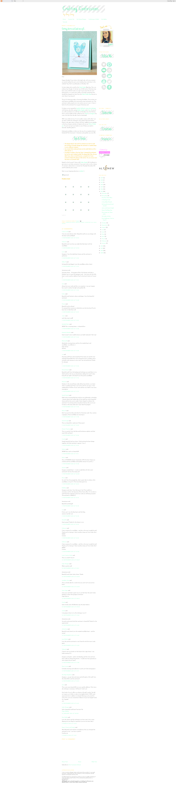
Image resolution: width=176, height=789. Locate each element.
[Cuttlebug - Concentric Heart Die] (73, 210)
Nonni (63, 477)
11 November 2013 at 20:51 (70, 484)
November (105, 195)
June (103, 232)
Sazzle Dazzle (65, 395)
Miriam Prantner (66, 429)
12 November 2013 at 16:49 (70, 635)
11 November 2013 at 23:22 (70, 551)
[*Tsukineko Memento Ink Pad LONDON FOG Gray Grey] (81, 195)
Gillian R (64, 261)
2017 (102, 182)
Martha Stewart (80, 222)
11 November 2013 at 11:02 (70, 258)
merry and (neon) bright (108, 208)
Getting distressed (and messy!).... (73, 29)
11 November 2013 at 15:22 (70, 366)
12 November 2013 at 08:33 (71, 598)
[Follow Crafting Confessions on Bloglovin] (103, 66)
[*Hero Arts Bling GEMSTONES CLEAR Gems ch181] (66, 210)
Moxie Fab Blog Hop (107, 210)
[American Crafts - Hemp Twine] (81, 202)
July (103, 229)
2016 (102, 184)
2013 (102, 191)
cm (62, 354)
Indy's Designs (65, 563)
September (105, 225)
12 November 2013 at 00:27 (71, 560)
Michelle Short (65, 324)
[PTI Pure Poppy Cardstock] (73, 202)
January (104, 243)
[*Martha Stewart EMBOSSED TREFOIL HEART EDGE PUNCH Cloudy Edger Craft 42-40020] (89, 210)
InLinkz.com (64, 215)
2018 (102, 180)
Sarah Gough (65, 420)
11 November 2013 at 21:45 (70, 506)
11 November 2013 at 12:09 (70, 300)
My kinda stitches (106, 216)
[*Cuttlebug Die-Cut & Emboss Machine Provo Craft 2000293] (81, 210)
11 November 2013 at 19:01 (70, 445)
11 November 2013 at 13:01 (70, 320)
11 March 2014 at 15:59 (69, 735)
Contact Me (71, 19)
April (103, 236)
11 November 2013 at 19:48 (70, 463)
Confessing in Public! (94, 19)
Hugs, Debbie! (65, 711)
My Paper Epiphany (67, 674)
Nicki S (63, 457)
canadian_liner (65, 580)
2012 (102, 246)
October (104, 222)
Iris (62, 509)
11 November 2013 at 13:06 (70, 328)
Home (64, 19)
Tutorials (65, 22)
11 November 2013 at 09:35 (70, 248)
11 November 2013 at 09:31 (70, 238)
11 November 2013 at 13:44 (70, 337)
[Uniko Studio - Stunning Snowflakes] (66, 187)
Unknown (64, 241)
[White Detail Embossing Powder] (73, 195)
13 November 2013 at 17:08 (70, 662)
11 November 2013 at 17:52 (70, 406)
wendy (63, 610)
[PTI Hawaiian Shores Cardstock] (66, 202)
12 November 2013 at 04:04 (71, 576)
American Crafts (70, 222)
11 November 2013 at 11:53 (70, 280)
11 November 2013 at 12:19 (70, 312)
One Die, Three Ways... (107, 197)
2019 (102, 177)
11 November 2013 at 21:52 (70, 516)
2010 (102, 250)
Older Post (94, 761)
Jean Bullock (65, 639)
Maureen (64, 381)
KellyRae (64, 487)
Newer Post (65, 761)
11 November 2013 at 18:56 (70, 435)
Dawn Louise (65, 666)
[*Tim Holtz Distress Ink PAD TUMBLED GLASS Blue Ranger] (89, 187)
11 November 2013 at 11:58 (70, 290)
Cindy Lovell (65, 231)
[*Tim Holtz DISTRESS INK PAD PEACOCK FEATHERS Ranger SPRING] (66, 195)
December (104, 193)
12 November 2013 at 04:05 (71, 586)
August (104, 227)
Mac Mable (65, 717)
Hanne (63, 304)
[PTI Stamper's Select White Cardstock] (89, 195)
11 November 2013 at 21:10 (70, 497)
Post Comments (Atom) (75, 764)
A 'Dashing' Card (106, 199)
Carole (63, 439)
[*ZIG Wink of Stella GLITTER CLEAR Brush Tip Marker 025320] (89, 202)
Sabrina (64, 449)
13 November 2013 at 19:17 (70, 671)
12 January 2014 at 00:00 (70, 713)
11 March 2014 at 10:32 (69, 723)
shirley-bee (64, 629)
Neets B (64, 410)
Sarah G (64, 467)
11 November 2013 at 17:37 (70, 391)
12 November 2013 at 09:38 (71, 606)
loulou (63, 294)
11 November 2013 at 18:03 (70, 425)
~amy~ (63, 315)
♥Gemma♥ (64, 340)
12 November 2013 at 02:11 (70, 568)
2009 (102, 252)
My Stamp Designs (81, 19)
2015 (102, 186)
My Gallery (104, 19)
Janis (63, 684)
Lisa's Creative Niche (67, 555)
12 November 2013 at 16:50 (70, 645)
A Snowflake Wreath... (107, 202)
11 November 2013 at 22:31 (70, 524)
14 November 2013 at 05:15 (70, 681)
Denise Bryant (65, 369)
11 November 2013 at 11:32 (70, 266)
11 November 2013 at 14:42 (70, 350)
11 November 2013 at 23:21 (70, 538)
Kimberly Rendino (66, 332)
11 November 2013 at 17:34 (70, 377)
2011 (102, 248)
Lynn (63, 251)
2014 (102, 189)
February (104, 241)
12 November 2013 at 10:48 (70, 615)
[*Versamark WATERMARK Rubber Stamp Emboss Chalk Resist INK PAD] (73, 187)
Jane (63, 283)
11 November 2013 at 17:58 (70, 417)
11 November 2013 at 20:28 (70, 474)
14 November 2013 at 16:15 (70, 703)
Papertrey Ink (89, 222)
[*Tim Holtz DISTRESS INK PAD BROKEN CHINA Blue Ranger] (81, 187)
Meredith (64, 519)
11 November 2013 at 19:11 (70, 453)
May (103, 234)
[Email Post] (80, 221)
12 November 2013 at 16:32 (70, 625)
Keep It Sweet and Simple (68, 727)
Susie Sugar (65, 590)
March (103, 238)
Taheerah (64, 649)
